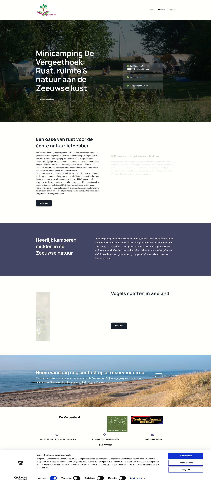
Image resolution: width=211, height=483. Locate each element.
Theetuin (161, 10)
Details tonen (136, 478)
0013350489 (135, 77)
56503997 (108, 445)
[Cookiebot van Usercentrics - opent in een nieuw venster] (20, 478)
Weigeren (186, 469)
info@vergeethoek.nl (139, 86)
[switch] (76, 478)
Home (152, 10)
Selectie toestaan (186, 463)
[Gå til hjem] (46, 10)
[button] (47, 100)
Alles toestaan (186, 456)
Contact (172, 10)
